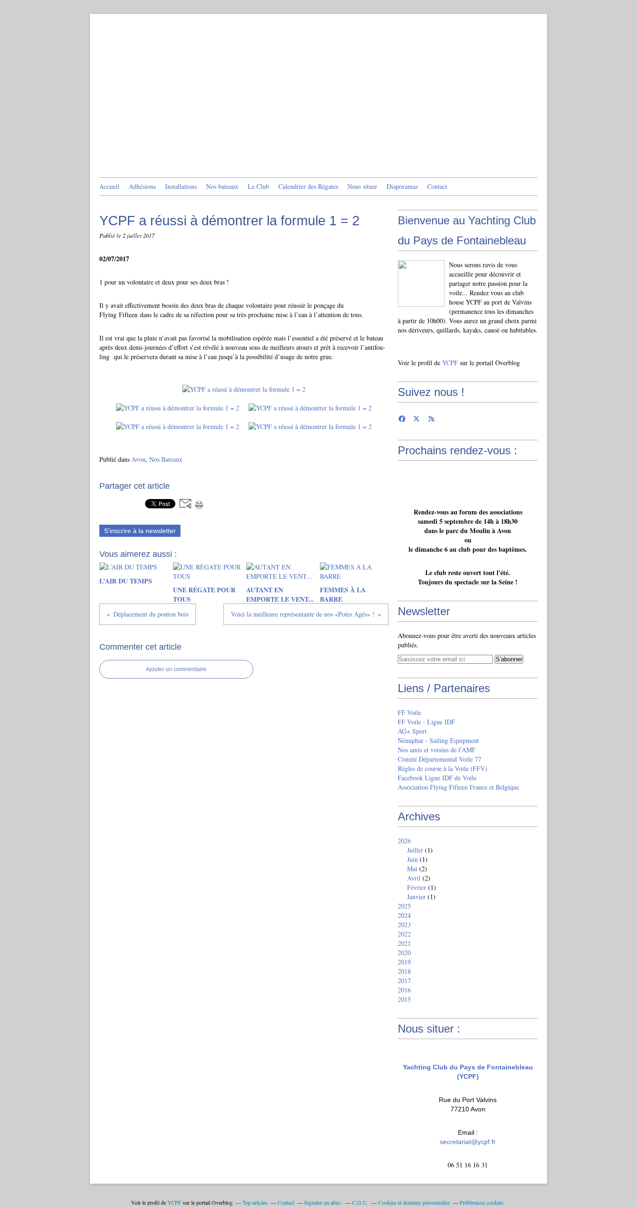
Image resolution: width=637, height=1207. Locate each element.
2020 (404, 952)
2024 (404, 915)
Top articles (255, 1202)
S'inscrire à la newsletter (140, 530)
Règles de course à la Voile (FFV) (442, 768)
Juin (412, 859)
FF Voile (409, 712)
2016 (404, 989)
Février (416, 887)
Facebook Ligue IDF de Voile (437, 777)
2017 (404, 980)
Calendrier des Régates (308, 186)
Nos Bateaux (165, 459)
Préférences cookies (482, 1202)
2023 (404, 924)
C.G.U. (360, 1202)
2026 (404, 840)
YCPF (450, 362)
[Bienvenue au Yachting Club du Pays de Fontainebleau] (421, 283)
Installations (181, 186)
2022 (404, 934)
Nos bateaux (222, 186)
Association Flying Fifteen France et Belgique (458, 787)
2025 (404, 906)
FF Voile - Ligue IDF (426, 721)
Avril (414, 878)
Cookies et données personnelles (414, 1202)
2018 (404, 971)
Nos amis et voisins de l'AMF (437, 749)
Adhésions (142, 186)
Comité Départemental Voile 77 (439, 759)
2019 (404, 961)
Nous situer (362, 186)
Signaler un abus (323, 1202)
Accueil (109, 186)
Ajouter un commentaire (176, 669)
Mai (412, 868)
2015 (404, 999)
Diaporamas (402, 186)
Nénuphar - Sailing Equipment (438, 740)
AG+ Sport (412, 731)
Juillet (415, 850)
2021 (404, 943)
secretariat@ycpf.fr (468, 1141)
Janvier (416, 896)
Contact (437, 186)
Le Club (258, 186)
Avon (138, 459)
